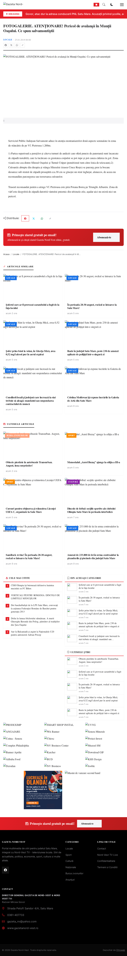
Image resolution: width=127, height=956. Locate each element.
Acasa (6, 254)
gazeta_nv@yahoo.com (22, 921)
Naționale (70, 867)
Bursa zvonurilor (74, 873)
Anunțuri (70, 879)
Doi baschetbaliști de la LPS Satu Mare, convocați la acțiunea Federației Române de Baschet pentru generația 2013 (34, 608)
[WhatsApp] (17, 45)
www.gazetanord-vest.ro (22, 928)
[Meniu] (120, 4)
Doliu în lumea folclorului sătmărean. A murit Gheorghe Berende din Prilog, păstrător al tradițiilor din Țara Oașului (35, 621)
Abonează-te (104, 237)
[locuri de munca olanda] (43, 790)
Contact (101, 848)
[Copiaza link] (22, 45)
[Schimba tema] (111, 4)
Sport (68, 854)
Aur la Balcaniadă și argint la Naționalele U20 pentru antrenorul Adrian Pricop (32, 633)
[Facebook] (5, 45)
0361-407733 (15, 915)
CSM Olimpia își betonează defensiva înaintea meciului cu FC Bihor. (32, 587)
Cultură (69, 861)
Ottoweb (120, 950)
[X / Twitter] (11, 45)
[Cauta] (104, 4)
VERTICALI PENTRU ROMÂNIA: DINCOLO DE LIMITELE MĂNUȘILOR (35, 597)
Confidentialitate (106, 861)
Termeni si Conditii (107, 867)
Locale (7, 39)
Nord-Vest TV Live (107, 854)
